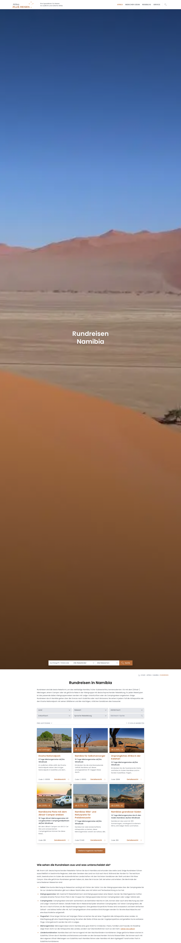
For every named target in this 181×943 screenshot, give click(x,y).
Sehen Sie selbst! (128, 929)
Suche (127, 663)
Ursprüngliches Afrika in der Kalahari (126, 757)
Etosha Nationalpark (49, 755)
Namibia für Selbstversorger (90, 755)
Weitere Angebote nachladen (90, 850)
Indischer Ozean (132, 4)
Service (156, 4)
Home (143, 675)
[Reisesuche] (165, 4)
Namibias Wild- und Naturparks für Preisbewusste (85, 814)
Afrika (120, 4)
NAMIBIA (156, 675)
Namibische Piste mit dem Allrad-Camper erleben (53, 813)
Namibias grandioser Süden (126, 811)
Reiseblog (146, 4)
